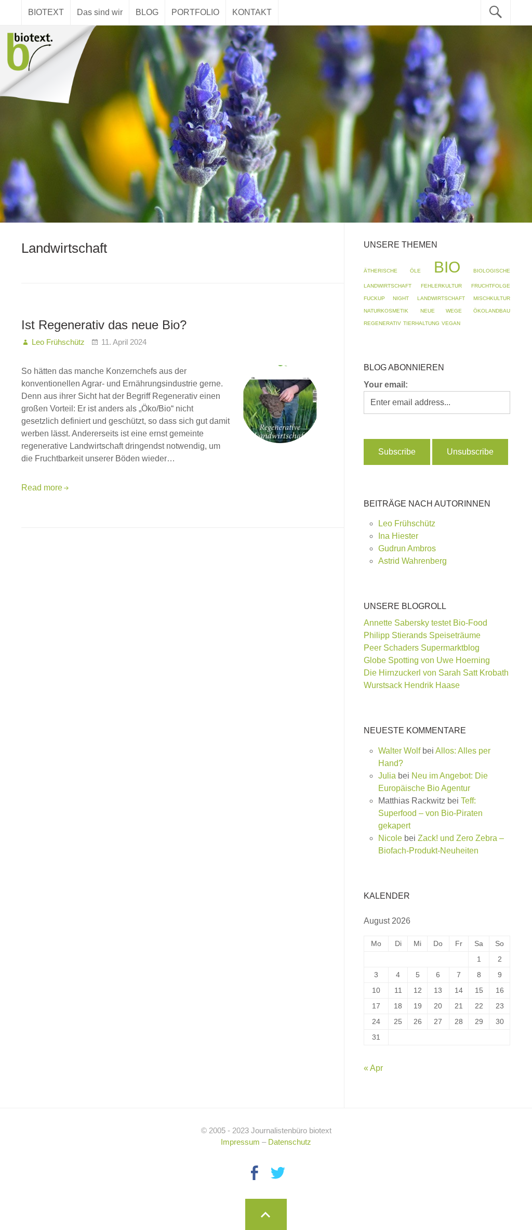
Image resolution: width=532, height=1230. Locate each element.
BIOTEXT (46, 12)
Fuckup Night (386, 298)
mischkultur (491, 298)
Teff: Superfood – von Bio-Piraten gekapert (430, 813)
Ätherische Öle (392, 271)
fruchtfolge (490, 286)
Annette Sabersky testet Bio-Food (425, 622)
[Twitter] (278, 1173)
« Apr (373, 1068)
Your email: (386, 384)
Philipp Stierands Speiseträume (422, 635)
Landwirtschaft (441, 298)
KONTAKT (252, 12)
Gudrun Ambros (407, 548)
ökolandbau (491, 311)
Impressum (240, 1141)
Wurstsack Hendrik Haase (412, 685)
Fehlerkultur (441, 286)
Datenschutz (289, 1141)
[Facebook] (254, 1173)
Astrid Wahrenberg (412, 560)
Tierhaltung (421, 323)
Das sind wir (100, 12)
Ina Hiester (398, 536)
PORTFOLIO (195, 12)
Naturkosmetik (386, 311)
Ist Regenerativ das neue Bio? (104, 325)
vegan (451, 323)
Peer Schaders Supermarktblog (422, 647)
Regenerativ (382, 323)
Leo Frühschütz (406, 523)
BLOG (147, 12)
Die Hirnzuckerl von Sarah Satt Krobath (436, 672)
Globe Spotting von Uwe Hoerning (427, 660)
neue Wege (441, 311)
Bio (447, 267)
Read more (41, 487)
